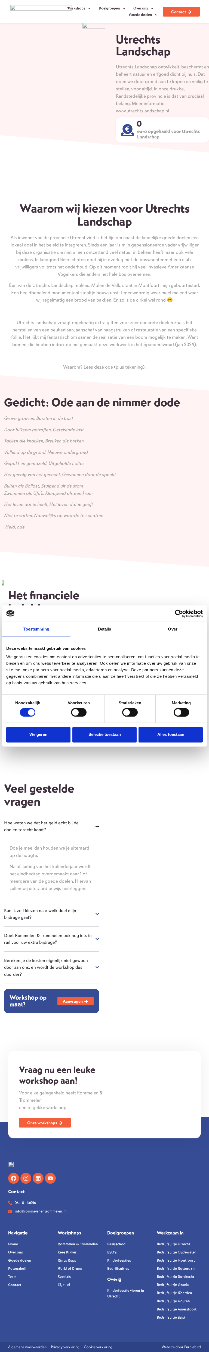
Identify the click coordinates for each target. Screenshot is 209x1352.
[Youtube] (50, 1178)
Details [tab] (104, 629)
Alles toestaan (170, 734)
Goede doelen (140, 14)
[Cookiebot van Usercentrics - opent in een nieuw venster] (179, 613)
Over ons (140, 8)
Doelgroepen (109, 8)
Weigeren (38, 734)
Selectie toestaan (104, 734)
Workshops (76, 8)
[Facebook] (13, 1178)
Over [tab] (172, 629)
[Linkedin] (38, 1178)
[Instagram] (25, 1178)
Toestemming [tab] (36, 629)
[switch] (79, 712)
